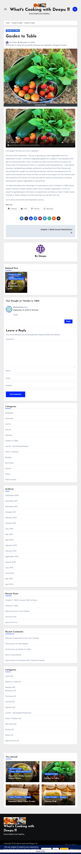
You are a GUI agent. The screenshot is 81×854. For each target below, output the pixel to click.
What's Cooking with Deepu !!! (40, 10)
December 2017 (11, 501)
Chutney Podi (10, 617)
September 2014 (12, 557)
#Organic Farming (59, 45)
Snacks (8, 468)
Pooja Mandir (23, 644)
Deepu (14, 42)
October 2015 (10, 523)
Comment (10, 339)
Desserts (8, 435)
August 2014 (10, 562)
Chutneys (9, 419)
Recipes (8, 457)
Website (9, 385)
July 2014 (9, 568)
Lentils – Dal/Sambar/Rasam (16, 446)
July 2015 (9, 529)
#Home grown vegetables (42, 45)
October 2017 (10, 512)
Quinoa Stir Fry (11, 622)
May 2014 (9, 579)
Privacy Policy (40, 851)
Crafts (8, 424)
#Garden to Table (14, 45)
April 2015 (9, 540)
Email (8, 378)
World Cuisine (10, 480)
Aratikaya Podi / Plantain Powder (31, 660)
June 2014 (9, 573)
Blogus (32, 843)
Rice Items (9, 463)
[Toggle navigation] (5, 9)
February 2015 (11, 545)
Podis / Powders (11, 452)
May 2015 (9, 534)
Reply (68, 321)
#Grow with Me (27, 45)
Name (8, 371)
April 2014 (9, 584)
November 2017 (11, 507)
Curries (8, 430)
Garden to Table (13, 30)
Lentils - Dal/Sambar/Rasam (16, 278)
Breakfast (9, 413)
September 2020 (12, 495)
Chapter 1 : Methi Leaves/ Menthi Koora (21, 600)
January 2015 (10, 551)
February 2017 (11, 518)
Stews (7, 474)
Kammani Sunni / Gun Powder (17, 611)
